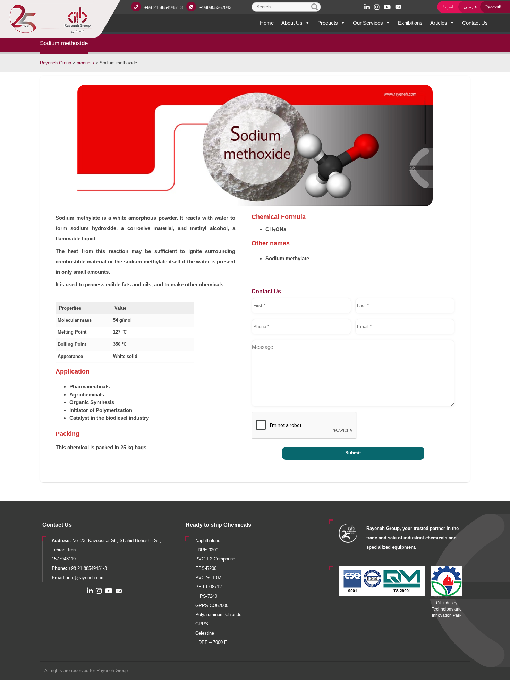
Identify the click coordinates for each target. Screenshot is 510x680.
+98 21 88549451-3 (163, 7)
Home (267, 23)
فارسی (470, 6)
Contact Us (475, 23)
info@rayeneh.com (86, 577)
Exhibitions (410, 23)
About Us (292, 23)
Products (327, 23)
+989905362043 (215, 7)
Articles (438, 23)
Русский (493, 6)
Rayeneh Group (112, 670)
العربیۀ (448, 6)
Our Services (368, 23)
